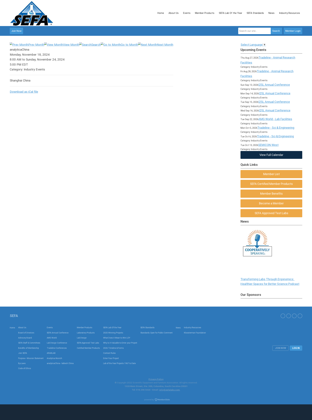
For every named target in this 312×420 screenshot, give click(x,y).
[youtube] (288, 316)
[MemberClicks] (32, 13)
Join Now (16, 30)
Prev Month (36, 45)
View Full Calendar (271, 155)
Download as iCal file (24, 92)
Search (276, 30)
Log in (296, 348)
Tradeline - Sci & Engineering (275, 127)
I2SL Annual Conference (274, 84)
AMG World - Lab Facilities (275, 119)
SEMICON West (268, 145)
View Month (71, 45)
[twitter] (300, 316)
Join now (280, 348)
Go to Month (129, 45)
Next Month (165, 45)
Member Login (293, 30)
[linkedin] (294, 316)
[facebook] (283, 316)
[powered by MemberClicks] (156, 400)
